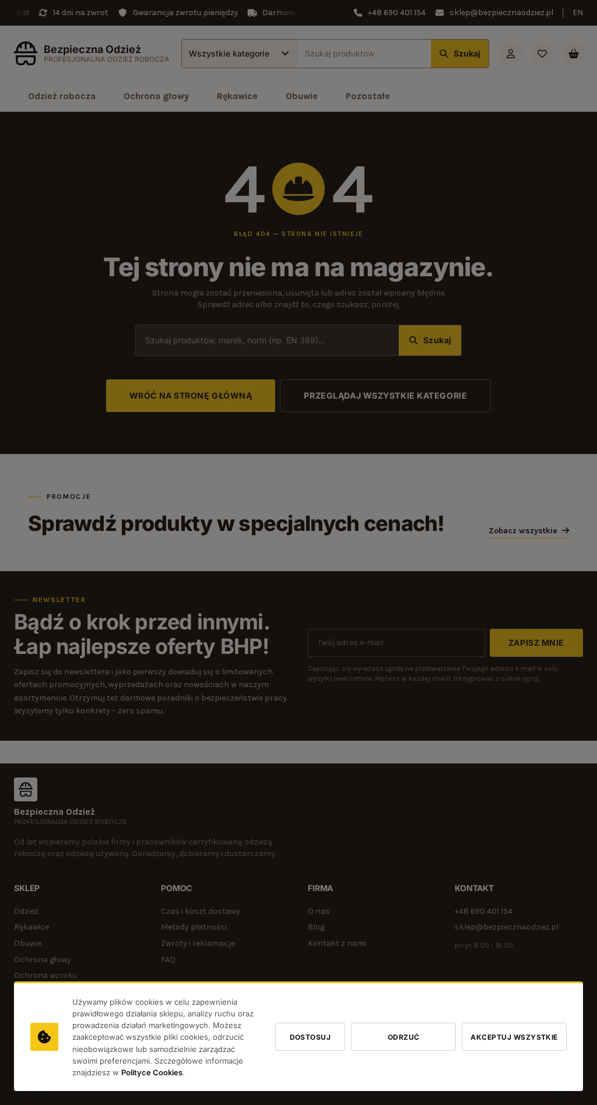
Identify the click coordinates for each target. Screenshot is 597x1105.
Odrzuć (404, 1037)
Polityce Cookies (151, 1072)
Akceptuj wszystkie (514, 1037)
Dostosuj (310, 1037)
